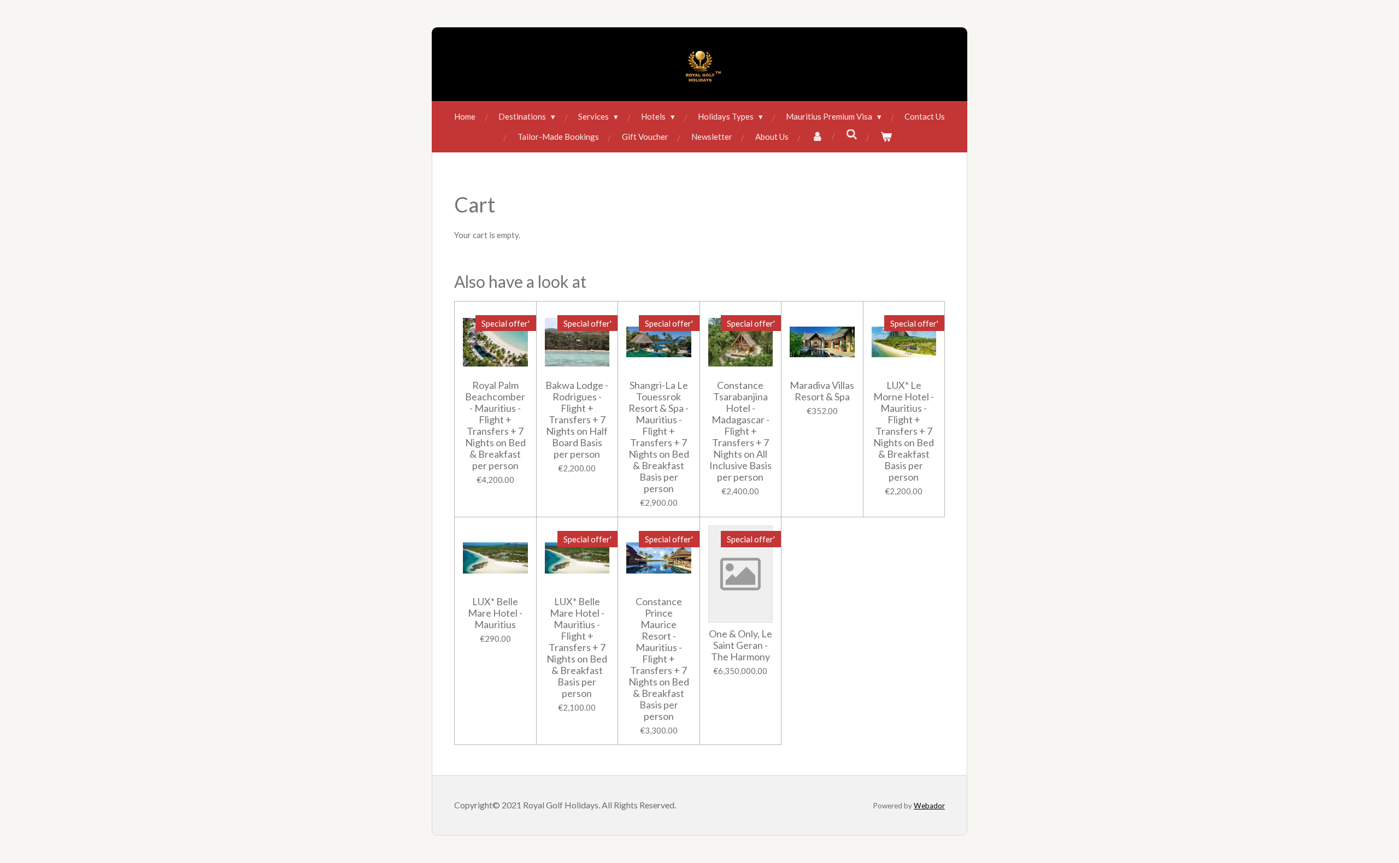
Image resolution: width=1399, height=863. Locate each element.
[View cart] (886, 137)
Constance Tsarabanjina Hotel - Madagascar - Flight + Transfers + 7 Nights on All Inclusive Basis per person (740, 431)
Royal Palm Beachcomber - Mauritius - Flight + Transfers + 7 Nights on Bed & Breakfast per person (495, 425)
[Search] (851, 134)
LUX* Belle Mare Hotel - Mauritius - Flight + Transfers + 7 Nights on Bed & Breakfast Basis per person (576, 647)
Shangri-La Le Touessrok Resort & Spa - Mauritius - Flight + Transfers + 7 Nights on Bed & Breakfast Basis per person (658, 437)
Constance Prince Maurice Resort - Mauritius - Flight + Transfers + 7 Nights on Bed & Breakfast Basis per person (658, 659)
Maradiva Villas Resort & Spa (822, 391)
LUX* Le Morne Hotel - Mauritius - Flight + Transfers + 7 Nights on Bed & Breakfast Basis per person (903, 431)
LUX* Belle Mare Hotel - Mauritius (495, 613)
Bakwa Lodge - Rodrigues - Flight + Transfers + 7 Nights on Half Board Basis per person (576, 420)
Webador (929, 805)
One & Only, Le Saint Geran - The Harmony (740, 645)
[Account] (817, 137)
